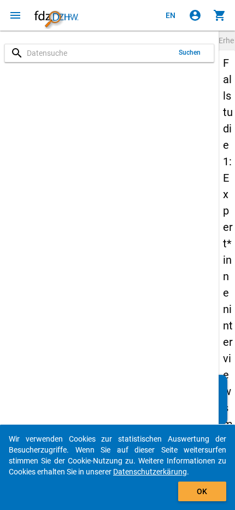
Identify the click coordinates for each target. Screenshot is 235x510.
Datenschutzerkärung (150, 471)
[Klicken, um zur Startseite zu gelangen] (56, 15)
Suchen (190, 52)
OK (202, 491)
